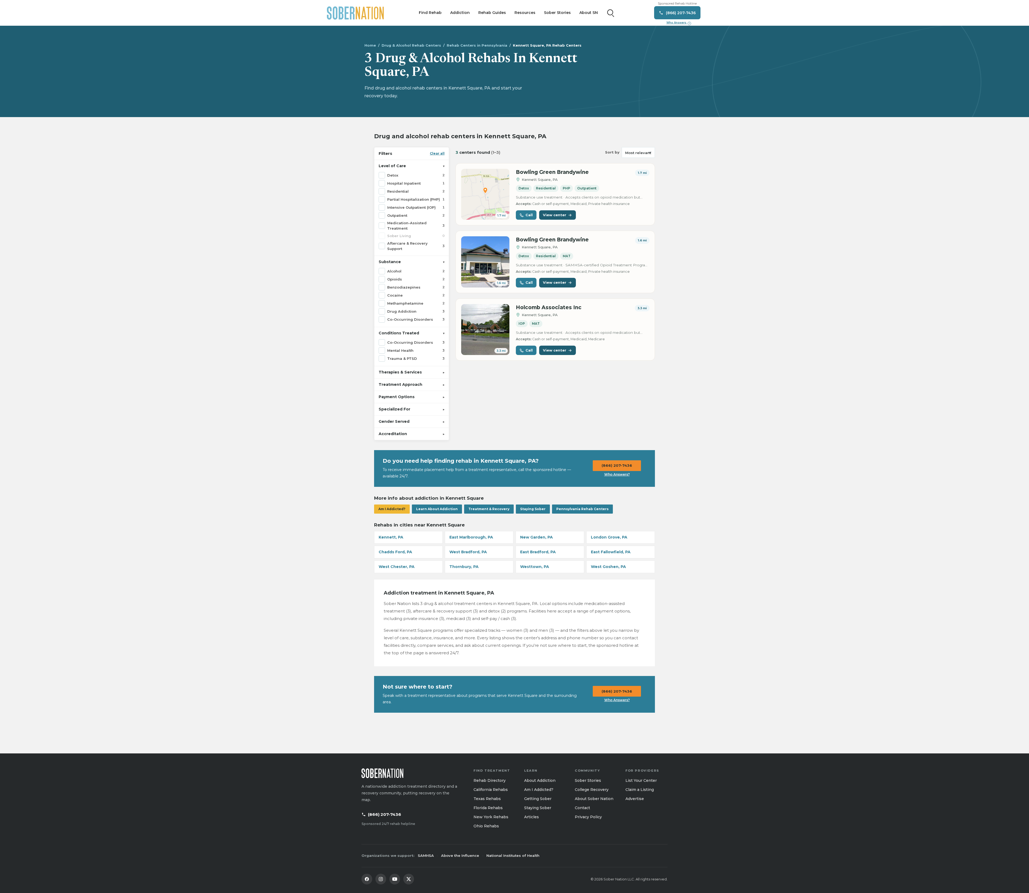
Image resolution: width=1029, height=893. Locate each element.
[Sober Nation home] (355, 13)
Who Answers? (617, 474)
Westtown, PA (534, 566)
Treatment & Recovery (488, 509)
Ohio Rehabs (486, 826)
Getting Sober (537, 798)
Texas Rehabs (487, 798)
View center (554, 215)
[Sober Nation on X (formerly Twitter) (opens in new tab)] (408, 879)
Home (370, 45)
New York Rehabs (491, 816)
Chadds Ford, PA (395, 552)
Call (529, 215)
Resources (524, 12)
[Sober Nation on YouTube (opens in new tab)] (394, 879)
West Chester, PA (397, 566)
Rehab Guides (492, 12)
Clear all (437, 153)
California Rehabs (491, 789)
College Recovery (592, 789)
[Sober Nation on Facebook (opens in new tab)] (366, 879)
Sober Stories (557, 12)
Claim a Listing (639, 789)
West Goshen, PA (608, 566)
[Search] (610, 13)
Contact (582, 807)
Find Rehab (430, 12)
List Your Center (641, 780)
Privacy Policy (588, 816)
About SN (588, 12)
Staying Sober (533, 509)
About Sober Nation (594, 798)
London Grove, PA (609, 537)
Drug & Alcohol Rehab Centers (411, 45)
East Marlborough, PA (471, 537)
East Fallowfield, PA (611, 552)
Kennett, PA (391, 537)
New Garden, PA (536, 537)
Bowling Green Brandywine (552, 172)
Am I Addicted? (391, 509)
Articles (531, 816)
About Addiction (539, 780)
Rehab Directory (490, 780)
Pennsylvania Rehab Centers (582, 509)
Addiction (460, 12)
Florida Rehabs (488, 807)
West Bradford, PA (468, 552)
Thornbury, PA (464, 566)
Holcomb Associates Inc (548, 307)
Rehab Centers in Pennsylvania (477, 45)
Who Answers (678, 23)
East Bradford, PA (538, 552)
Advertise (634, 798)
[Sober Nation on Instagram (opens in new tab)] (380, 879)
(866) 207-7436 (617, 465)
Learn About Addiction (437, 509)
